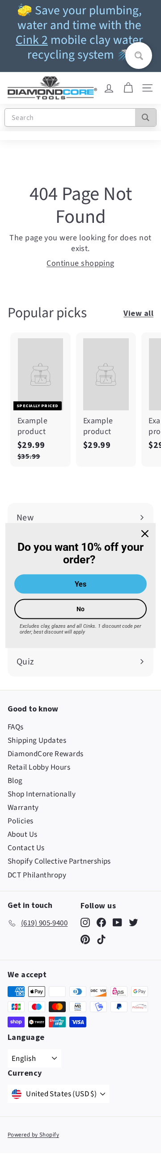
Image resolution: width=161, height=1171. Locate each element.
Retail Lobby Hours (39, 767)
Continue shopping (80, 263)
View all (138, 313)
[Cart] (128, 88)
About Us (23, 834)
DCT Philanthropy (37, 875)
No (80, 609)
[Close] (145, 533)
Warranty (23, 807)
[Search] (145, 117)
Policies (21, 821)
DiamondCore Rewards (46, 754)
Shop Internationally (42, 794)
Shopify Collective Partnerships (59, 861)
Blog (15, 780)
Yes (80, 584)
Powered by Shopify (33, 1135)
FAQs (16, 727)
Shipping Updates (37, 740)
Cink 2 (32, 40)
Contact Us (26, 848)
